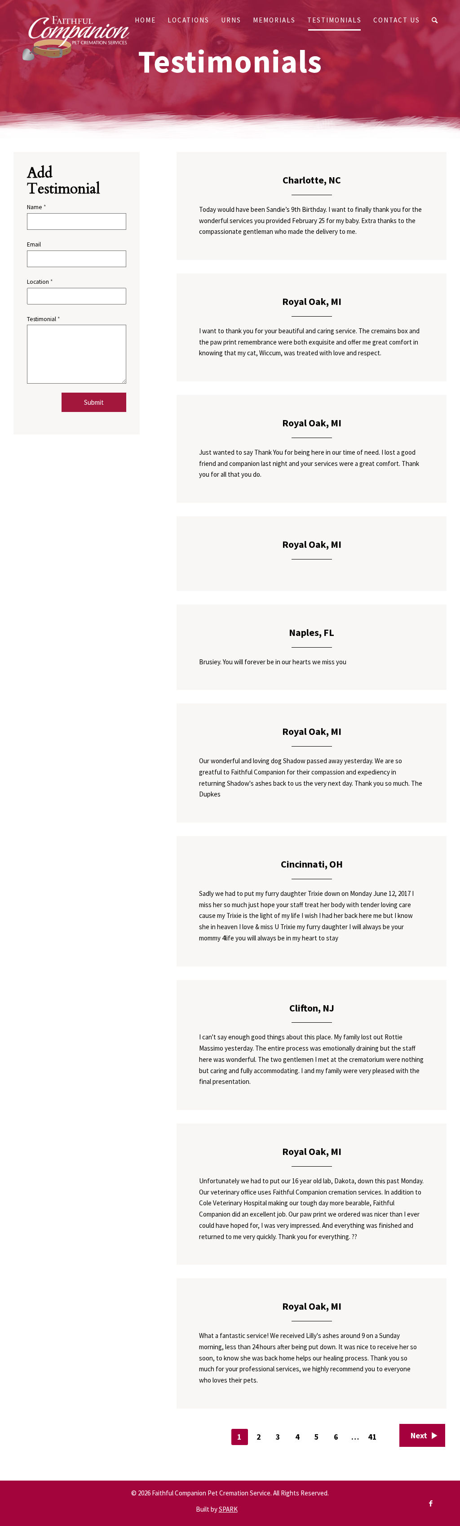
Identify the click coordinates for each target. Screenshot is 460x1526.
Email (34, 244)
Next (419, 1435)
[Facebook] (431, 1503)
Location (40, 281)
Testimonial (43, 319)
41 (372, 1437)
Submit (94, 402)
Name (36, 207)
